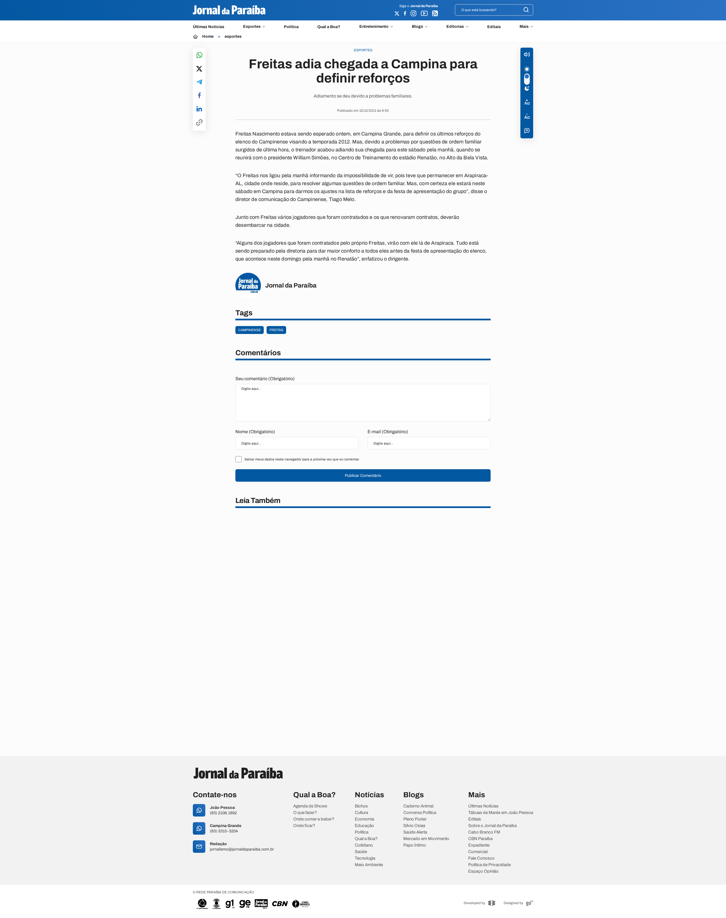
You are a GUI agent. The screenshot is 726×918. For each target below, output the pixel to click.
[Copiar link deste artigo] (199, 122)
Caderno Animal (418, 806)
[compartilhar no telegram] (199, 82)
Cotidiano (364, 845)
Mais (524, 27)
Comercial (477, 852)
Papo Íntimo (414, 845)
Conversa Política (419, 813)
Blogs (417, 27)
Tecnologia (365, 858)
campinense (249, 330)
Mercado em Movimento (426, 839)
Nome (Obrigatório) (255, 431)
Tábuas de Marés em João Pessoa (500, 813)
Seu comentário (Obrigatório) (265, 378)
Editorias (455, 27)
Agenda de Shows (310, 806)
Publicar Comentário (363, 475)
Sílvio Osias (414, 826)
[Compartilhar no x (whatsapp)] (199, 69)
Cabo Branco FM (484, 832)
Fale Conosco (481, 858)
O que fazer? (305, 813)
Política (291, 27)
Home (208, 37)
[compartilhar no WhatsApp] (199, 55)
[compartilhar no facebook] (199, 95)
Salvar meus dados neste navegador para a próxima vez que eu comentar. (302, 459)
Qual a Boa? (328, 27)
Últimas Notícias (208, 27)
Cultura (361, 813)
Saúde (361, 852)
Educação (364, 826)
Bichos (361, 806)
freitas (276, 330)
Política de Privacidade (489, 865)
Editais (494, 27)
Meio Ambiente (369, 865)
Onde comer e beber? (313, 819)
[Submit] (526, 10)
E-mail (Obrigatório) (388, 431)
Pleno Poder (415, 819)
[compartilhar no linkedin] (199, 109)
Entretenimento (374, 27)
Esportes (252, 27)
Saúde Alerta (415, 832)
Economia (364, 819)
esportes (233, 37)
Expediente (478, 845)
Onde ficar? (304, 826)
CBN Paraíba (480, 839)
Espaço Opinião (483, 871)
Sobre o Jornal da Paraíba (492, 826)
